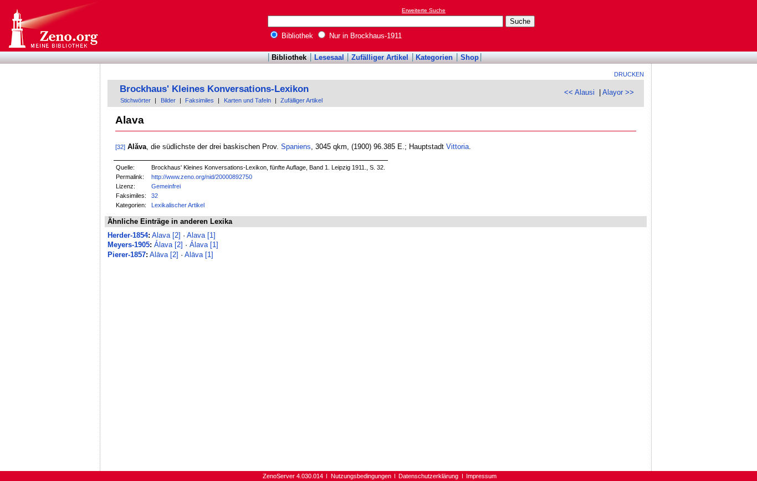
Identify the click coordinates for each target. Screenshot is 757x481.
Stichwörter (135, 100)
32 (154, 195)
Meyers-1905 (129, 244)
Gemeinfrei (166, 186)
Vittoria (457, 146)
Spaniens (296, 146)
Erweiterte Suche (424, 10)
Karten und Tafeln (247, 100)
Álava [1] (204, 244)
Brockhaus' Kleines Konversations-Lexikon (214, 89)
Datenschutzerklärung (428, 476)
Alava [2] (166, 235)
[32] (120, 147)
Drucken (629, 74)
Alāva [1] (199, 254)
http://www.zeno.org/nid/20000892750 (201, 176)
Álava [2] (168, 244)
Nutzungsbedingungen (361, 476)
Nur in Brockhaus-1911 (364, 36)
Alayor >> (618, 92)
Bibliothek (296, 36)
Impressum (481, 476)
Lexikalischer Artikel (177, 205)
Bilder (168, 100)
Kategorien (434, 57)
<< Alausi (579, 92)
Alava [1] (201, 235)
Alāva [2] (164, 254)
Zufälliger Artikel (379, 57)
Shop (470, 57)
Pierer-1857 (127, 254)
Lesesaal (329, 57)
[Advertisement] (706, 25)
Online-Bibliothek (52, 26)
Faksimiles (199, 100)
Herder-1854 (128, 235)
